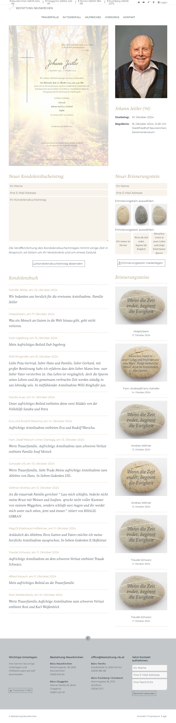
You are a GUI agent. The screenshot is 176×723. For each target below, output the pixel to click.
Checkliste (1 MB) (21, 690)
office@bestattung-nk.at (107, 657)
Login (163, 2)
